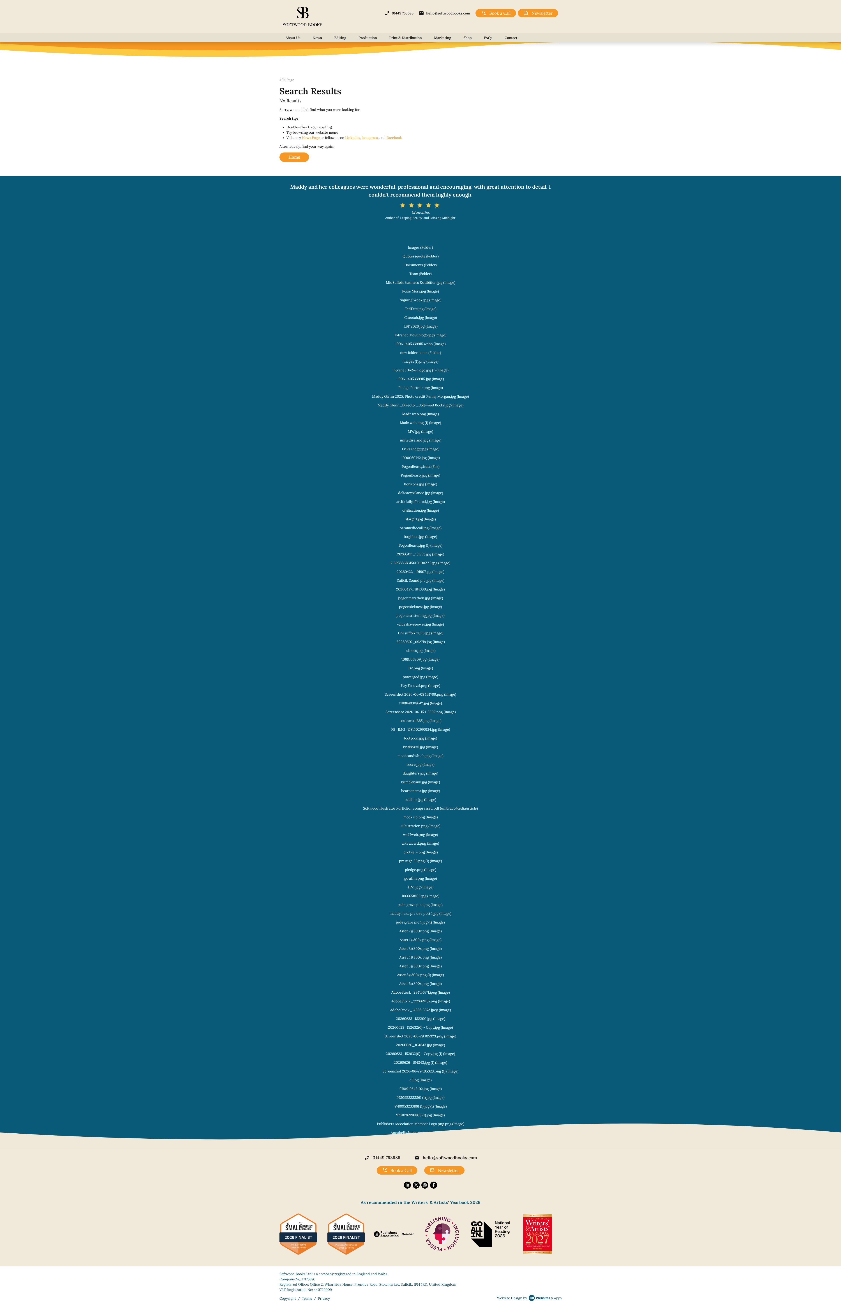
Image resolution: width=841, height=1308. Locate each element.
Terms (307, 1298)
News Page (311, 137)
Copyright (287, 1298)
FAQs (488, 37)
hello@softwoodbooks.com (444, 13)
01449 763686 (398, 13)
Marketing (442, 37)
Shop (467, 37)
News (317, 37)
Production (368, 37)
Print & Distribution (405, 37)
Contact (511, 37)
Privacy (324, 1298)
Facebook (394, 137)
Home (294, 157)
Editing (340, 37)
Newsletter (538, 13)
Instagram (370, 137)
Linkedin (352, 137)
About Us (293, 37)
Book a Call (496, 13)
